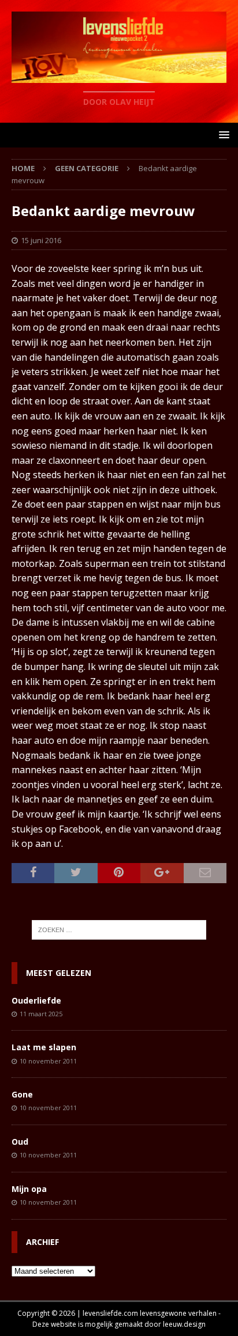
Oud (20, 1141)
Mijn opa (29, 1188)
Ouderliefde (36, 1000)
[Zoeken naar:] (119, 930)
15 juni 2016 (41, 240)
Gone (22, 1094)
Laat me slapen (44, 1047)
